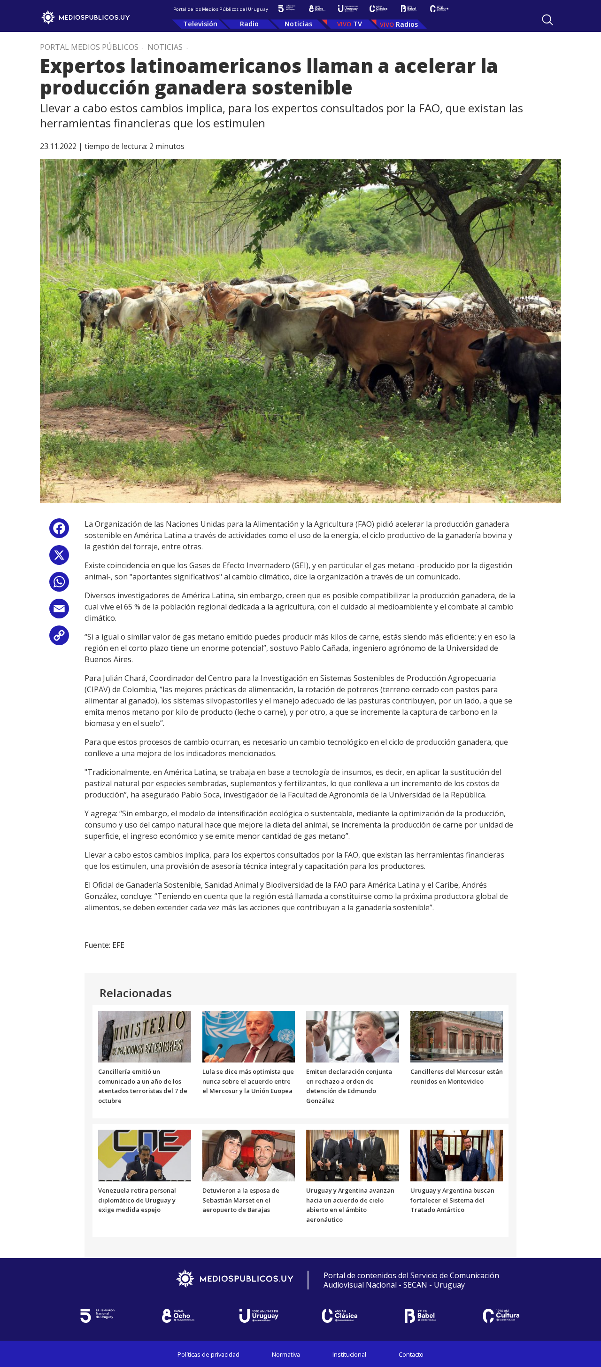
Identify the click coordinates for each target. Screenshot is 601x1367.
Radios (407, 24)
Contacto (411, 1354)
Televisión (200, 23)
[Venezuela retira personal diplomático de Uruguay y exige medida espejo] (144, 1154)
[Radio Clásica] (378, 8)
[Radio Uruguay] (348, 8)
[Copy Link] (59, 638)
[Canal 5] (287, 8)
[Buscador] (547, 19)
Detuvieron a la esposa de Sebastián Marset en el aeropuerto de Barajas (240, 1200)
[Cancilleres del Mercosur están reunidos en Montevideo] (456, 1035)
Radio (249, 23)
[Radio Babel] (409, 8)
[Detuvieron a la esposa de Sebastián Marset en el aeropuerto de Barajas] (248, 1154)
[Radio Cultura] (439, 8)
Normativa (286, 1354)
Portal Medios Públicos (89, 47)
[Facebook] (59, 531)
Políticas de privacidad (208, 1354)
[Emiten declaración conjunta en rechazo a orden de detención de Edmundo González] (352, 1035)
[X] (59, 558)
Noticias (298, 23)
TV (357, 23)
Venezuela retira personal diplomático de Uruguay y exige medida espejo (137, 1200)
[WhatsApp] (59, 585)
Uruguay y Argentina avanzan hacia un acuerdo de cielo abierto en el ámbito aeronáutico (350, 1205)
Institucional (349, 1354)
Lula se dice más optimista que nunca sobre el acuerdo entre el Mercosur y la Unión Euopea (248, 1081)
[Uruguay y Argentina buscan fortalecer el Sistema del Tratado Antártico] (456, 1154)
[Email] (59, 612)
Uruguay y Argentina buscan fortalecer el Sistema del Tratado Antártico (452, 1200)
